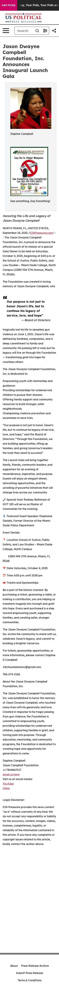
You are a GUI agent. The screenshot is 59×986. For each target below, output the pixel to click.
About (14, 965)
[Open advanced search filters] (45, 30)
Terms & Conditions (29, 980)
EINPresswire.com (41, 232)
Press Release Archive (35, 965)
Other (6, 788)
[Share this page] (54, 30)
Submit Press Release (29, 973)
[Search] (37, 30)
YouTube (8, 783)
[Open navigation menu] (6, 30)
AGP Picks (8, 5)
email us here (11, 774)
